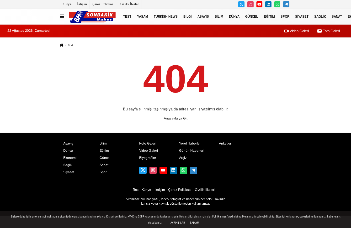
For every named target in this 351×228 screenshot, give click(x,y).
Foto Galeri (331, 31)
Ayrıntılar (177, 222)
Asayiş (203, 16)
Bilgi (187, 16)
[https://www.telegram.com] (286, 4)
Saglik (320, 16)
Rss (135, 190)
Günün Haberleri (191, 150)
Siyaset (301, 16)
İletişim (82, 4)
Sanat (337, 16)
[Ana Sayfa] (62, 45)
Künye (67, 4)
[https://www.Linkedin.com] (268, 4)
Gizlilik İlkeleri (129, 4)
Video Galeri (299, 31)
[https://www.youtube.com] (259, 4)
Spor (285, 16)
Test (127, 16)
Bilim (219, 16)
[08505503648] (277, 4)
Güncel (251, 16)
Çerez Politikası (103, 4)
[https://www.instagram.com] (250, 4)
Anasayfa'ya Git (175, 118)
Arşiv (182, 158)
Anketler (225, 143)
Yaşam (142, 16)
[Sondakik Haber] (93, 17)
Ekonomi (69, 158)
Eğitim (269, 16)
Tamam (194, 222)
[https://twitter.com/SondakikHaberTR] (241, 4)
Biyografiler (147, 158)
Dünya (234, 16)
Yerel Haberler (190, 143)
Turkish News (166, 16)
